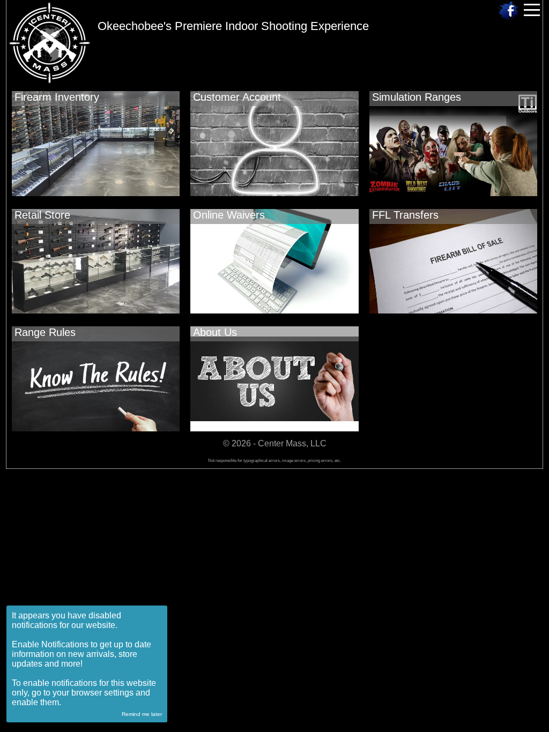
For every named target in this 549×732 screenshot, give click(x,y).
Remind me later (142, 714)
